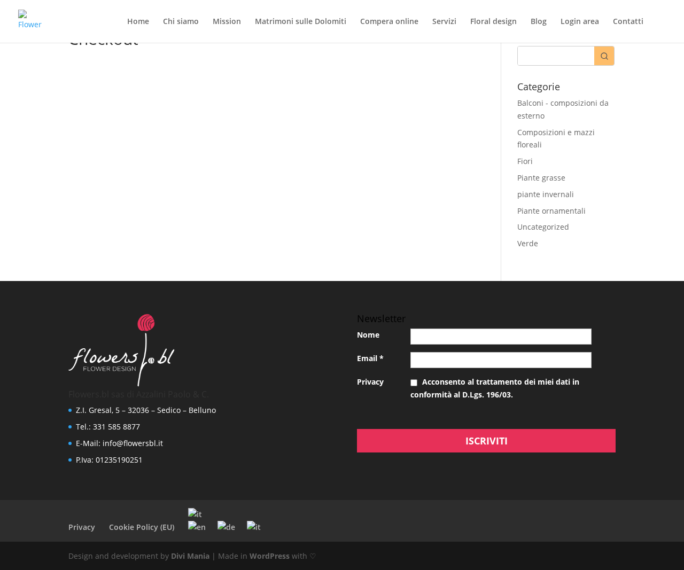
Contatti (628, 22)
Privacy (370, 382)
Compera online (389, 22)
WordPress (270, 556)
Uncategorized (543, 227)
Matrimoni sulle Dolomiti (300, 22)
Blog (539, 22)
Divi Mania (190, 556)
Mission (227, 22)
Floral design (493, 22)
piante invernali (545, 194)
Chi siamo (181, 22)
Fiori (525, 161)
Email (370, 358)
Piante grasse (541, 178)
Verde (527, 243)
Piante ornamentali (551, 211)
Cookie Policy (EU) (141, 527)
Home (138, 22)
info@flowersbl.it (133, 443)
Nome (368, 335)
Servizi (444, 22)
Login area (580, 22)
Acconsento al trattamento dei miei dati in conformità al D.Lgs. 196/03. (494, 388)
